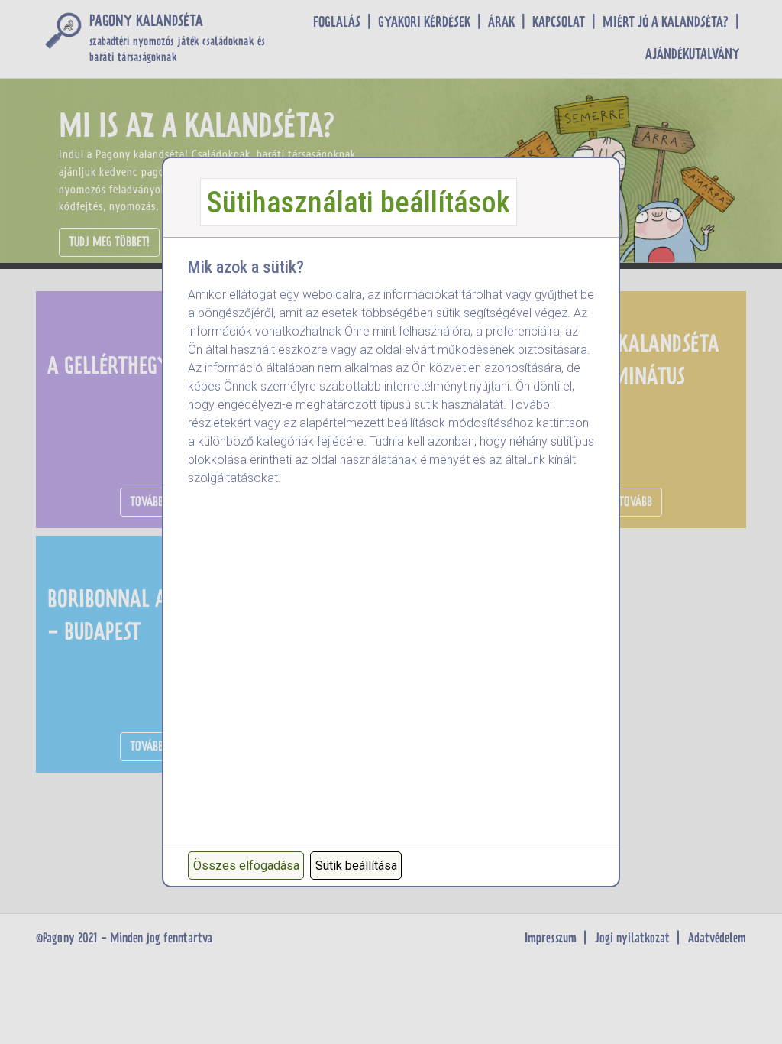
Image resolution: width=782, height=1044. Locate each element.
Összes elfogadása (246, 865)
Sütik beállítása (356, 865)
